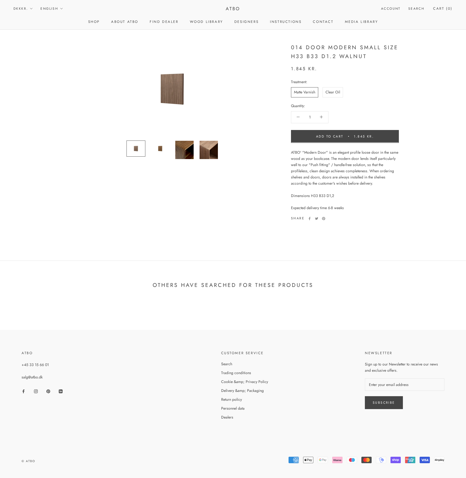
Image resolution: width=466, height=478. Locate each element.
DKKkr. (20, 8)
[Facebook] (309, 218)
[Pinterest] (323, 218)
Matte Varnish (304, 92)
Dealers (227, 417)
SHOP (94, 21)
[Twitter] (316, 218)
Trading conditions (236, 372)
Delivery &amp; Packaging (242, 390)
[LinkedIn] (61, 391)
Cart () (443, 8)
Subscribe (384, 402)
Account (391, 8)
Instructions (285, 21)
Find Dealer (164, 21)
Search (416, 8)
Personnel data (233, 408)
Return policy (231, 399)
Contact (323, 21)
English (49, 8)
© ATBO (28, 461)
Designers (246, 21)
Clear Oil (332, 92)
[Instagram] (36, 391)
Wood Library (206, 21)
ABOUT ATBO (124, 21)
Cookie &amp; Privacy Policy (244, 381)
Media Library (361, 21)
